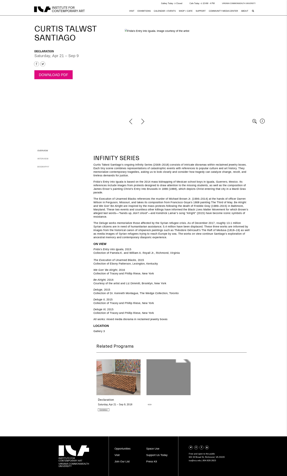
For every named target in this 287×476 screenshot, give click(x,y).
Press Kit (151, 461)
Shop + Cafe (186, 11)
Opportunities (122, 448)
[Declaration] (118, 385)
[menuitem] (132, 10)
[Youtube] (207, 447)
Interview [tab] (42, 159)
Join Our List (122, 461)
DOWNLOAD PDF (53, 75)
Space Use (152, 448)
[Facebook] (201, 447)
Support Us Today (157, 455)
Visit (131, 11)
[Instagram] (196, 447)
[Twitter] (191, 447)
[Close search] (277, 10)
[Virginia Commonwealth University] (239, 3)
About (244, 11)
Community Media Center (223, 11)
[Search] (253, 10)
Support (201, 11)
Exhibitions (144, 11)
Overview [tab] (42, 150)
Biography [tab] (43, 167)
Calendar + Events (165, 11)
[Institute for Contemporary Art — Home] (59, 9)
